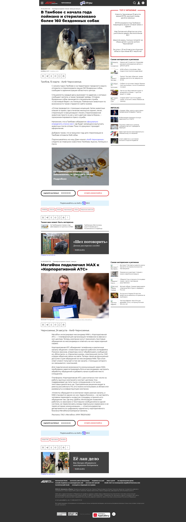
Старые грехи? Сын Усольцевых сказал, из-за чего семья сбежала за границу (132, 99)
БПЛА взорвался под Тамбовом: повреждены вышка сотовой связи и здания (128, 25)
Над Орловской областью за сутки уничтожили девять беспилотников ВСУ (128, 33)
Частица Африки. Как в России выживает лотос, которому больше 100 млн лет (132, 302)
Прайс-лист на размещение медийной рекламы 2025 (122, 483)
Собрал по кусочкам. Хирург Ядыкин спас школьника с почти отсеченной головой (132, 85)
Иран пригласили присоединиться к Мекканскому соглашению (131, 132)
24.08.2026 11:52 (46, 261)
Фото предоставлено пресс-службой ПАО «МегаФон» (74, 319)
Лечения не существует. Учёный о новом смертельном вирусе (131, 273)
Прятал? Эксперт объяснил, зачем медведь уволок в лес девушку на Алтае (131, 78)
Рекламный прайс (61, 480)
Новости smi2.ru (48, 255)
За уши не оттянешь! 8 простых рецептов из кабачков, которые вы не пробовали (132, 295)
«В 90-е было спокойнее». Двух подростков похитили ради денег (131, 70)
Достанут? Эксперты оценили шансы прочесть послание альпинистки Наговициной (132, 266)
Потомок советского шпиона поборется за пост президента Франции (129, 126)
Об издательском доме (125, 480)
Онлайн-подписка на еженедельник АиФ (69, 483)
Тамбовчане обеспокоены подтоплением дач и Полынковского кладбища (93, 226)
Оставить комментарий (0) (93, 193)
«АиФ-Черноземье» (95, 140)
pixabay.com (54, 71)
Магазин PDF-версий (92, 483)
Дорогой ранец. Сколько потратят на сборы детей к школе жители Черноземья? (128, 42)
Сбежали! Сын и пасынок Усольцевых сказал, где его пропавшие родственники (132, 281)
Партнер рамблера (85, 514)
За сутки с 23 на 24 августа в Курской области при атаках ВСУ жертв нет (128, 50)
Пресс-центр (111, 480)
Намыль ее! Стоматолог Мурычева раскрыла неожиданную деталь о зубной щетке (131, 64)
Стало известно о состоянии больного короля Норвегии (129, 139)
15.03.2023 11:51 (45, 9)
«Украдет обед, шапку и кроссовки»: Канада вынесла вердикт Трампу (131, 111)
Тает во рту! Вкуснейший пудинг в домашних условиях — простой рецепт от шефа (131, 92)
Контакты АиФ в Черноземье (79, 480)
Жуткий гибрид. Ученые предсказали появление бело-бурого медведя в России (132, 288)
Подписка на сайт (98, 480)
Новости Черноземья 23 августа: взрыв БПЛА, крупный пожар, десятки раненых (128, 16)
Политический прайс (62, 485)
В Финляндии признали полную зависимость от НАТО (130, 118)
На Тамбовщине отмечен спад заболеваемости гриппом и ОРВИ (73, 173)
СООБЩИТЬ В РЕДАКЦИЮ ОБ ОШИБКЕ (83, 485)
